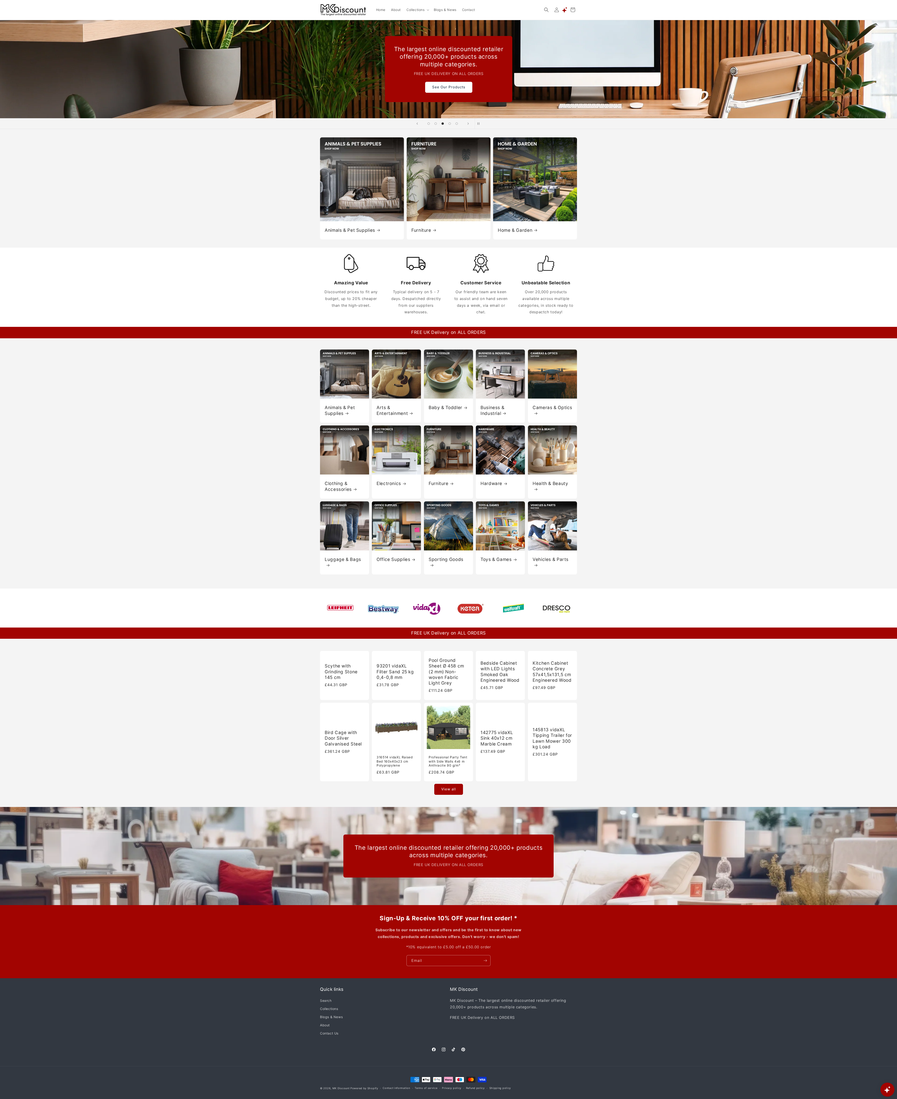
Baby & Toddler (445, 407)
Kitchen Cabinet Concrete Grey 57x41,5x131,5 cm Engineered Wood (552, 671)
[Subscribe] (485, 960)
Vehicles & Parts (551, 559)
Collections (329, 1009)
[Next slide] (468, 123)
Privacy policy (451, 1088)
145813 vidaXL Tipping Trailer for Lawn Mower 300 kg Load (552, 738)
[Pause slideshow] (480, 123)
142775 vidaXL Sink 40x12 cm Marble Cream (497, 738)
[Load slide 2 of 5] (435, 123)
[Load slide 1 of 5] (428, 123)
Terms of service (426, 1088)
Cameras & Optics (552, 407)
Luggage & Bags (343, 559)
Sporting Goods (446, 559)
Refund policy (475, 1088)
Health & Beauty (550, 483)
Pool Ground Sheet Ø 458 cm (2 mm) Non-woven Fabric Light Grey (446, 672)
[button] (417, 10)
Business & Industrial (492, 410)
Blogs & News (331, 1017)
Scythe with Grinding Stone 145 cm (341, 671)
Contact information (396, 1088)
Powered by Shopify (364, 1088)
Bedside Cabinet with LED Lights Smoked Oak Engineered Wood (500, 671)
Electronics (389, 483)
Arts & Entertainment (392, 410)
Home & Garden (515, 230)
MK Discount (341, 1088)
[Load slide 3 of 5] (442, 123)
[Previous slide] (417, 123)
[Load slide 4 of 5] (449, 123)
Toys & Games (496, 559)
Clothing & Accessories (338, 486)
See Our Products (448, 87)
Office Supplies (393, 559)
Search (326, 1001)
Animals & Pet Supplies (350, 230)
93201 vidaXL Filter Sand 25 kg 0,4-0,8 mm (395, 671)
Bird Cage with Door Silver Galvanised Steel (343, 738)
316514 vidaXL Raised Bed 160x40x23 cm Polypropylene (395, 761)
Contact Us (329, 1033)
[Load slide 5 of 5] (456, 123)
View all (448, 789)
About (325, 1025)
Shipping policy (500, 1088)
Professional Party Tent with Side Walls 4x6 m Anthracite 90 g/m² (448, 761)
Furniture (421, 230)
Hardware (491, 483)
